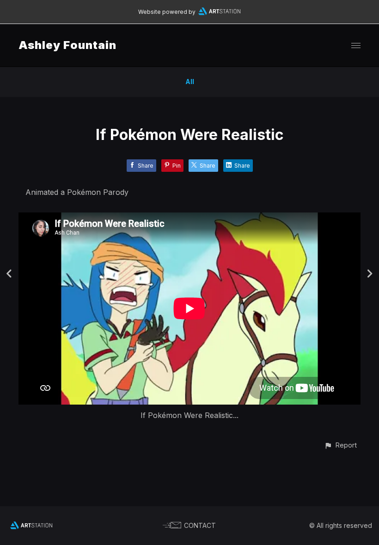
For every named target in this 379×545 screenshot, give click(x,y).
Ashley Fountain (67, 45)
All (189, 81)
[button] (340, 445)
